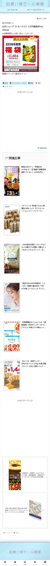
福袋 (39, 83)
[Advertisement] (25, 119)
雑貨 (31, 83)
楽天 (6, 83)
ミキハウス (8, 86)
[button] (45, 393)
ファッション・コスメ (19, 83)
